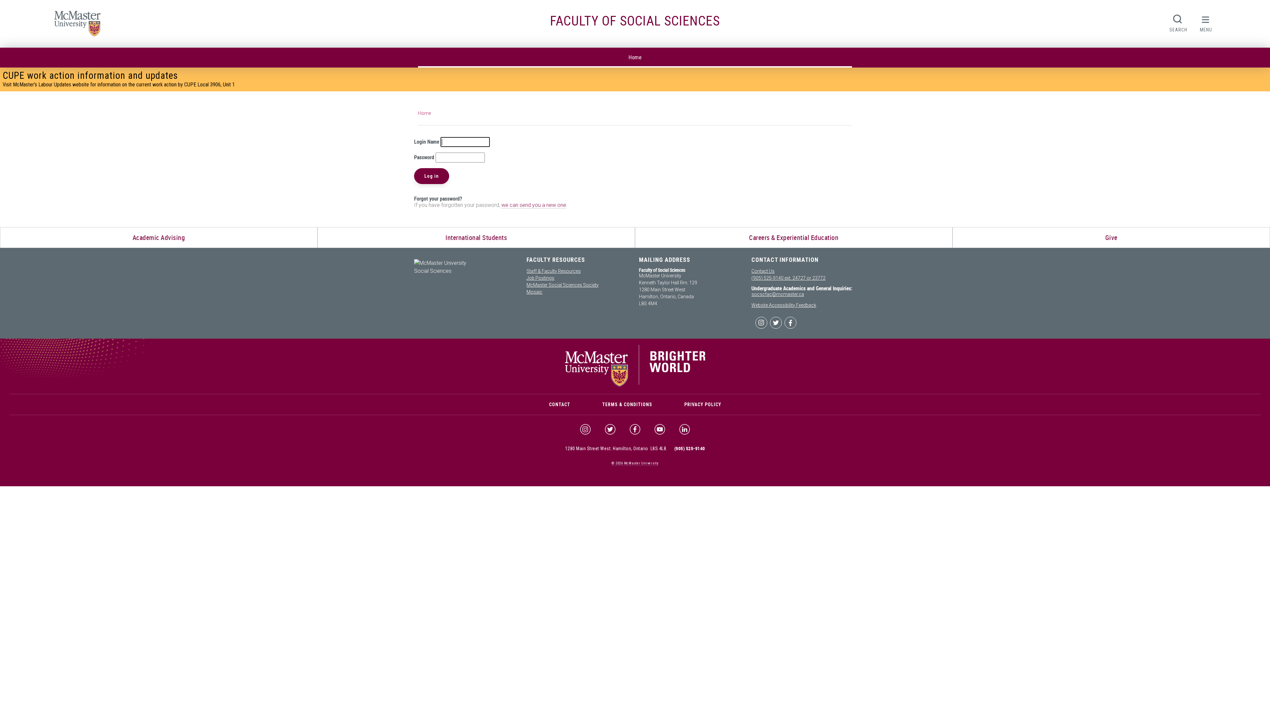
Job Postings (540, 278)
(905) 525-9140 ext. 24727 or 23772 (788, 278)
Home (635, 57)
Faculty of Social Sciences (635, 21)
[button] (1206, 22)
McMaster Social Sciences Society (563, 285)
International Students (476, 237)
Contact (559, 404)
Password (424, 157)
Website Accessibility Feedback (783, 305)
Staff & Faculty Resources (554, 271)
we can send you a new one (533, 205)
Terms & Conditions (627, 404)
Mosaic (534, 292)
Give (1111, 237)
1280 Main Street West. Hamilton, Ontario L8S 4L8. (616, 448)
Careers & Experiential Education (793, 237)
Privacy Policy (702, 404)
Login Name (426, 141)
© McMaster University (635, 463)
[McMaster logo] (635, 384)
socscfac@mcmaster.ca (777, 294)
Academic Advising (159, 237)
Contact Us (763, 271)
